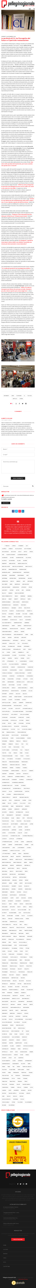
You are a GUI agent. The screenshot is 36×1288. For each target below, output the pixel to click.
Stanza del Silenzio (7, 1054)
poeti (26, 951)
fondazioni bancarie (7, 755)
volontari (20, 1102)
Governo (9, 794)
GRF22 (10, 800)
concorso (4, 670)
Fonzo (27, 755)
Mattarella (27, 865)
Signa (16, 1034)
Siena (10, 1034)
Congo (21, 670)
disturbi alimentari (6, 705)
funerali (25, 767)
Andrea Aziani (22, 569)
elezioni (13, 729)
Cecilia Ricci (25, 643)
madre (14, 853)
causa (29, 640)
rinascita (4, 989)
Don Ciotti (17, 708)
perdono (29, 939)
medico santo (19, 871)
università (16, 1090)
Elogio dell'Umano (26, 729)
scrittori (11, 1016)
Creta (3, 681)
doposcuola (14, 720)
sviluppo (23, 1063)
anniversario (21, 575)
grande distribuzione (18, 794)
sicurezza (4, 1034)
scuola (10, 1019)
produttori (29, 966)
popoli (26, 954)
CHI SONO (5, 1249)
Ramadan (25, 974)
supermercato (28, 1060)
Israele (18, 818)
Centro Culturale (6, 649)
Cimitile (16, 658)
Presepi (31, 963)
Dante (31, 687)
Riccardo (10, 986)
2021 (27, 545)
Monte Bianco (13, 895)
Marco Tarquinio (17, 862)
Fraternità (4, 767)
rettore (19, 983)
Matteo (4, 868)
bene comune (16, 602)
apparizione (5, 581)
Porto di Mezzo (14, 957)
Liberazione (29, 841)
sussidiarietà (15, 1063)
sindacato (11, 1040)
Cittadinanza (10, 661)
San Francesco (25, 998)
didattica (4, 696)
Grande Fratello (6, 797)
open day (10, 918)
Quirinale (4, 974)
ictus (29, 803)
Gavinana (11, 773)
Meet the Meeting (6, 877)
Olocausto (30, 915)
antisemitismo (22, 578)
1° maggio (7, 545)
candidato (4, 628)
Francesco (4, 764)
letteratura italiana (7, 841)
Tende (28, 1069)
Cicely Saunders (6, 655)
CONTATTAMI (6, 1266)
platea (3, 951)
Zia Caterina (11, 1105)
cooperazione (20, 676)
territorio (23, 1072)
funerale (18, 767)
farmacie (10, 744)
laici (14, 826)
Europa (29, 738)
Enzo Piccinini (15, 735)
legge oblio (5, 835)
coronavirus (30, 676)
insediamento (10, 815)
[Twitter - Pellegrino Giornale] (16, 511)
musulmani (4, 906)
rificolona (24, 986)
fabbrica (11, 741)
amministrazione (13, 569)
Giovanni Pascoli (17, 788)
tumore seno (5, 1087)
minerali (14, 889)
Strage (27, 1054)
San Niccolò (5, 1004)
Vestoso (21, 1096)
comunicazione (21, 667)
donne (28, 717)
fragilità (4, 761)
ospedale (21, 921)
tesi (12, 1075)
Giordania (14, 779)
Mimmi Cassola (5, 889)
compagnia (24, 664)
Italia (12, 821)
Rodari (22, 989)
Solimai (12, 1045)
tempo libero (21, 1069)
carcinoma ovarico (7, 631)
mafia (19, 853)
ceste (24, 649)
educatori (16, 726)
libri (32, 844)
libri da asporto (6, 847)
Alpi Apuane (12, 560)
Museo (15, 903)
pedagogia (11, 939)
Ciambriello (21, 652)
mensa (26, 880)
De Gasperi (23, 690)
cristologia (30, 681)
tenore (4, 1072)
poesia (15, 951)
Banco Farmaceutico (7, 596)
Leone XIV (4, 838)
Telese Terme (12, 1069)
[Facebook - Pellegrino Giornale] (13, 511)
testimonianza (26, 1075)
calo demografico (6, 622)
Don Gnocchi (5, 714)
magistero (26, 853)
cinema (22, 658)
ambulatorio (12, 563)
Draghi (27, 720)
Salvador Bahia (6, 998)
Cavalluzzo (12, 643)
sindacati (4, 1040)
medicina (24, 868)
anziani (30, 578)
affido (25, 551)
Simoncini (24, 1037)
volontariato (28, 1102)
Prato (20, 960)
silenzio (22, 1034)
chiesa (21, 398)
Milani (20, 886)
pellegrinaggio (20, 939)
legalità (20, 832)
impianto (27, 806)
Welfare (4, 1105)
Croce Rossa (11, 684)
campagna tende (18, 622)
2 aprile (14, 545)
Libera (22, 841)
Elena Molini (5, 729)
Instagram (26, 815)
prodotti (22, 966)
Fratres (11, 767)
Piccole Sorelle (23, 942)
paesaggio (4, 927)
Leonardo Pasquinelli (28, 835)
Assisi (11, 584)
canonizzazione (14, 628)
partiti (27, 933)
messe (15, 883)
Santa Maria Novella (16, 1007)
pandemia (4, 930)
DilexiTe (10, 699)
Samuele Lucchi (16, 998)
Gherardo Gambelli (20, 776)
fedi (27, 744)
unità (9, 1090)
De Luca (30, 690)
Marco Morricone (6, 862)
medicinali (4, 871)
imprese (10, 809)
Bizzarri (18, 613)
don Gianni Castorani (18, 711)
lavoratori (27, 829)
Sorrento (18, 1045)
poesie (21, 951)
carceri (29, 628)
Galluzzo (24, 770)
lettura (16, 841)
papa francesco (13, 930)
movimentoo (27, 900)
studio (10, 1057)
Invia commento (18, 478)
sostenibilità (5, 1048)
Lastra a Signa (5, 829)
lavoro (4, 832)
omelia (4, 918)
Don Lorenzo (14, 714)
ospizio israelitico (6, 924)
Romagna (9, 992)
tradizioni (4, 1081)
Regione (23, 977)
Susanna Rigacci (6, 1063)
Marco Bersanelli (28, 859)
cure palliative (5, 687)
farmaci (4, 744)
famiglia (18, 741)
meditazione (13, 874)
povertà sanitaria (12, 960)
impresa (4, 809)
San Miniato (29, 1001)
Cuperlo (25, 684)
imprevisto (16, 809)
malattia (18, 856)
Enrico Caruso (5, 735)
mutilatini (12, 906)
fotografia (10, 758)
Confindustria (13, 670)
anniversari (12, 575)
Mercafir (4, 883)
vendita (28, 1093)
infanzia (11, 812)
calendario (28, 619)
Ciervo (3, 658)
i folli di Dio (23, 803)
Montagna (4, 895)
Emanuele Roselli (11, 732)
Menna (20, 880)
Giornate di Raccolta (7, 785)
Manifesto (4, 859)
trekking (20, 1081)
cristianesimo (10, 681)
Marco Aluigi (19, 859)
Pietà (15, 945)
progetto (26, 969)
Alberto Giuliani (6, 418)
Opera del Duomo (19, 918)
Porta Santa (5, 957)
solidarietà (5, 1045)
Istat (23, 818)
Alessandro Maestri (22, 554)
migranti (14, 886)
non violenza (26, 912)
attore (30, 587)
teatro (18, 1066)
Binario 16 (29, 610)
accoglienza (18, 548)
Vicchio (22, 1099)
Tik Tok (13, 1078)
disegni (14, 702)
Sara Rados (4, 1013)
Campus (19, 625)
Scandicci (19, 1013)
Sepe (15, 1028)
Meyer (21, 883)
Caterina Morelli (6, 640)
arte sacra (30, 581)
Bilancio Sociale (20, 610)
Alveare (25, 560)
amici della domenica (17, 566)
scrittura (25, 1016)
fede (22, 744)
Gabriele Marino (15, 770)
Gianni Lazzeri (5, 779)
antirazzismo (13, 578)
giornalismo (29, 779)
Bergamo (14, 607)
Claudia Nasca (23, 661)
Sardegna (12, 1013)
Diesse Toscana (17, 696)
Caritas (22, 631)
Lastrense (13, 829)
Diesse (10, 696)
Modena (19, 892)
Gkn (3, 794)
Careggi (16, 631)
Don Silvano (13, 717)
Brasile (9, 616)
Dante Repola (5, 690)
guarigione (17, 800)
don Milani (4, 717)
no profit (4, 912)
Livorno (29, 847)
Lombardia (4, 850)
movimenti (6, 395)
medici (18, 868)
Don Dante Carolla (27, 708)
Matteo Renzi (11, 868)
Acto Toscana (27, 548)
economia (19, 395)
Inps (3, 815)
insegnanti (18, 815)
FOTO (4, 1262)
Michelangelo (5, 886)
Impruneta (24, 809)
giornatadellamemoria (18, 782)
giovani (17, 785)
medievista (4, 874)
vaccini (29, 1090)
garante (31, 770)
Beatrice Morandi (6, 602)
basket (10, 599)
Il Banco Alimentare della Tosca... (11, 1223)
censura (19, 646)
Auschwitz (4, 590)
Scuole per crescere (7, 1022)
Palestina (29, 927)
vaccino (4, 1093)
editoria (28, 723)
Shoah (27, 1031)
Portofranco (23, 957)
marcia (11, 859)
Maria (25, 862)
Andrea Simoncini (17, 572)
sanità (31, 1004)
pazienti (4, 939)
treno (25, 1081)
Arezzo (12, 581)
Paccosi (15, 924)
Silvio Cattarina (16, 1037)
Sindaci (18, 1040)
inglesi (27, 812)
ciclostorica (22, 655)
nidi (29, 909)
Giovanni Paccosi (6, 788)
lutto (23, 850)
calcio (21, 619)
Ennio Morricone (22, 732)
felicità (4, 747)
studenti (4, 1057)
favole (17, 744)
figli (23, 747)
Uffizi (31, 1087)
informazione (19, 812)
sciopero (4, 1016)
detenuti (11, 693)
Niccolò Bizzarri (22, 909)
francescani (24, 761)
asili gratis (4, 584)
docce (25, 705)
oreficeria (4, 921)
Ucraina (26, 1087)
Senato (12, 1025)
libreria (10, 844)
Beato (29, 599)
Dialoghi (18, 693)
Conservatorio (28, 670)
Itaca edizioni (5, 821)
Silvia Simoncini (6, 1037)
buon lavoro (27, 616)
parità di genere (28, 930)
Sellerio (24, 1022)
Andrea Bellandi (6, 572)
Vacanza (23, 1090)
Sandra (19, 1004)
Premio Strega (14, 963)
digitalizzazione (28, 696)
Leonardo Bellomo (15, 835)
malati (12, 856)
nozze (23, 915)
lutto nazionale (6, 853)
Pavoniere (29, 936)
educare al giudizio (7, 726)
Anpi (27, 575)
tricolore (4, 1084)
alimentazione (19, 557)
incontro (4, 812)
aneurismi (4, 575)
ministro (20, 889)
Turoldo (19, 1087)
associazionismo (6, 587)
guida (29, 800)
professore (5, 969)
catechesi (16, 637)
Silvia (27, 1034)
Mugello (4, 903)
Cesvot (29, 649)
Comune (13, 667)
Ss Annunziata (23, 1051)
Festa (9, 747)
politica (30, 395)
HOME (4, 1245)
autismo (12, 590)
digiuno (4, 699)
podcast (10, 951)
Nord (3, 915)
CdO (18, 643)
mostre (4, 900)
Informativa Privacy (23, 1279)
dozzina (21, 720)
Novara (17, 915)
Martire (12, 865)
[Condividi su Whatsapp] (16, 403)
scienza (26, 1013)
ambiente (4, 563)
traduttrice (12, 1081)
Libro (12, 395)
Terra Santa (16, 1072)
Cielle (29, 655)
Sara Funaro (24, 1010)
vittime (13, 1102)
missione (12, 892)
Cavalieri (4, 643)
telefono (4, 1069)
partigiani (21, 933)
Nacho (19, 906)
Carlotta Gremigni (6, 634)
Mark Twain (5, 865)
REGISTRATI (6, 502)
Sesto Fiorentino (15, 1031)
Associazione (25, 584)
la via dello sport (6, 826)
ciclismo (14, 655)
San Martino (21, 1001)
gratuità (15, 797)
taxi (13, 1066)
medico (11, 871)
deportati (4, 693)
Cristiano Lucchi (20, 681)
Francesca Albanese (14, 761)
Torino (19, 1078)
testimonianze (5, 1078)
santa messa (26, 1007)
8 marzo (11, 548)
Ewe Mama (4, 741)
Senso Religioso (20, 1025)
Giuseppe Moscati (18, 791)
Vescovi (8, 1096)
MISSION (5, 1253)
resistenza (12, 983)
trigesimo (11, 1084)
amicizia (4, 569)
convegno (12, 676)
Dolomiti (10, 708)
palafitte (12, 927)
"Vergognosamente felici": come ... (11, 1212)
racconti (11, 974)
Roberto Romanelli (13, 989)
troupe (18, 1084)
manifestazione (27, 856)
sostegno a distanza (28, 1045)
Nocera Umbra (12, 912)
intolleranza (5, 818)
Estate (12, 738)
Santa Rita (4, 1010)
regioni (15, 980)
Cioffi (28, 658)
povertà (4, 960)
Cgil (3, 652)
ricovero (17, 986)
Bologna (25, 613)
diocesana (17, 699)
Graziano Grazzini (24, 797)
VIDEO (4, 1258)
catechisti (23, 637)
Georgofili (25, 773)
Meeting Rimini (22, 877)
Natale (30, 906)
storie (21, 1054)
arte (24, 581)
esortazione (5, 738)
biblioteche (27, 607)
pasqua (15, 936)
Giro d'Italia (27, 788)
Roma (3, 992)
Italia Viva (19, 821)
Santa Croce (5, 1007)
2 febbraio (20, 545)
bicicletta (4, 610)
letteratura (19, 838)
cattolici (15, 398)
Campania (26, 622)
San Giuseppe (5, 1001)
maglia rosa (5, 856)
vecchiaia (21, 1093)
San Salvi (13, 1004)
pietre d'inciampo (23, 945)
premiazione (5, 963)
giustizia (27, 791)
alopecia (4, 560)
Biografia (11, 613)
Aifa (3, 554)
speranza (13, 1048)
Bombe (31, 613)
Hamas (3, 803)
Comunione (30, 667)
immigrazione (19, 806)
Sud (15, 1057)
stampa (31, 1051)
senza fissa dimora (6, 1028)
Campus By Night (27, 625)
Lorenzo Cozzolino (15, 850)
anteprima (4, 578)
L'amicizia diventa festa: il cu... (10, 1218)
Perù (10, 942)
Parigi (20, 930)
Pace (21, 924)
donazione (21, 717)
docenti (4, 708)
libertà (4, 844)
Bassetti (16, 599)
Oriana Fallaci (13, 921)
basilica (4, 599)
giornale (21, 779)
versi (3, 1096)
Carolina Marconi (18, 634)
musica (21, 903)
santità (11, 1010)
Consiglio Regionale (20, 673)
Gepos (3, 776)
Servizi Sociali (21, 1028)
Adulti (19, 551)
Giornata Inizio (6, 782)
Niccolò (13, 909)
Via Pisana (15, 1099)
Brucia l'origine (18, 616)
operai (27, 918)
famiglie (25, 741)
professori (12, 969)
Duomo (4, 723)
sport (11, 1051)
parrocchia (13, 933)
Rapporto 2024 (14, 977)
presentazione (23, 963)
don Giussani (29, 711)
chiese (13, 652)
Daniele (13, 687)
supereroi (20, 1060)
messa (10, 883)
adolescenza (5, 551)
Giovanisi (23, 785)
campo (13, 625)
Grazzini (4, 800)
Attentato (23, 587)
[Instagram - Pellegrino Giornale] (19, 511)
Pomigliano (11, 954)
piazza (15, 942)
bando (16, 596)
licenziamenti (20, 847)
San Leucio (13, 1001)
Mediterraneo (21, 874)
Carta (26, 634)
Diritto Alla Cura (6, 702)
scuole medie (28, 1019)
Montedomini (22, 895)
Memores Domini (6, 880)
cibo (27, 652)
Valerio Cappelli (13, 1093)
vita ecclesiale (5, 1102)
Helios (9, 803)
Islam (12, 818)
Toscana (25, 1078)
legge (25, 832)
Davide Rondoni (15, 690)
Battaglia (23, 599)
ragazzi (18, 974)
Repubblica (5, 983)
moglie (25, 892)
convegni (4, 676)
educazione (24, 726)
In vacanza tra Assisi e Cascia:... (11, 1207)
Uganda (4, 1090)
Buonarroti (5, 619)
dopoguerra (5, 720)
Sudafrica (20, 1057)
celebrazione (11, 646)
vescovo (15, 1096)
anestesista (26, 572)
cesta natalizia (17, 649)
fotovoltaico (26, 758)
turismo (13, 1087)
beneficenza (25, 602)
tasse (9, 1066)
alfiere (12, 557)
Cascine (10, 637)
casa (31, 634)
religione (21, 980)
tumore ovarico (26, 1084)
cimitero (10, 658)
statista (16, 1054)
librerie (26, 844)
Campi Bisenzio (5, 625)
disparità (21, 702)
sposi (16, 1051)
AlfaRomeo (5, 557)
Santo (16, 1010)
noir (20, 912)
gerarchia (10, 776)
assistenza (17, 584)
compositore (5, 667)
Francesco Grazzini (15, 764)
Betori (20, 607)
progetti (20, 969)
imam (12, 806)
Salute (28, 995)
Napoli (24, 906)
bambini (10, 593)
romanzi (16, 992)
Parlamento (5, 933)
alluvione (28, 557)
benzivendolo (5, 607)
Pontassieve (20, 954)
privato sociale (13, 966)
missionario (5, 892)
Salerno (22, 995)
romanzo (23, 992)
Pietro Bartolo (5, 948)
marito (31, 862)
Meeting (15, 877)
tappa (29, 1063)
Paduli (25, 924)
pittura (27, 948)
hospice (15, 803)
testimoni (17, 1075)
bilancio (12, 610)
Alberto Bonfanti (11, 554)
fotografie (18, 758)
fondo (22, 755)
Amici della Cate (6, 566)
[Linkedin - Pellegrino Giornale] (26, 1184)
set (22, 1031)
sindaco (24, 1040)
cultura (19, 684)
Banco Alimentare (19, 593)
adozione (13, 551)
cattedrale (15, 640)
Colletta (4, 664)
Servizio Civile (5, 1031)
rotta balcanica (6, 995)
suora (14, 1060)
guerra (24, 800)
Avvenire (28, 590)
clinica (31, 661)
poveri (30, 957)
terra (9, 1072)
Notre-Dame (10, 915)
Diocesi (24, 699)
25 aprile (4, 548)
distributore (29, 702)
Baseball (30, 596)
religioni (28, 980)
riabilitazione (27, 983)
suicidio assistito (6, 1060)
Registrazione (18, 1239)
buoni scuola (13, 619)
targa (3, 1066)
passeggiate (22, 936)
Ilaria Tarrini (5, 806)
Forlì (3, 758)
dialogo (25, 693)
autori (17, 590)
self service (17, 1022)
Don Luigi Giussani (24, 714)
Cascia (3, 637)
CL (24, 395)
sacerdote (15, 995)
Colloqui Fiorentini (14, 664)
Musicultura (29, 903)
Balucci (4, 593)
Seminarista (5, 1025)
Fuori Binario (5, 770)
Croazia (4, 684)
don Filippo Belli (6, 711)
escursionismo (24, 735)
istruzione (29, 818)
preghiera (27, 960)
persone (4, 942)
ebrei (15, 723)
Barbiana (23, 596)
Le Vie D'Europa (11, 832)
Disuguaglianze (18, 705)
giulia (10, 791)
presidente (4, 966)
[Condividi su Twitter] (22, 403)
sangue (25, 1004)
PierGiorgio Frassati (7, 945)
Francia (24, 764)
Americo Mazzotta (22, 563)
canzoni (22, 628)
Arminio (18, 581)
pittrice (21, 948)
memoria (14, 880)
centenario (26, 646)
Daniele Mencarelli (23, 687)
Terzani (30, 1072)
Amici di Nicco (28, 566)
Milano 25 (26, 886)
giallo (29, 776)
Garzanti (4, 773)
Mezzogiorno (28, 883)
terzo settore (5, 1075)
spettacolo (5, 1051)
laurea (20, 829)
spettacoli (25, 1048)
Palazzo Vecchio (21, 927)
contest (29, 673)
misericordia (28, 889)
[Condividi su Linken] (26, 403)
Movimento (18, 900)
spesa (19, 1048)
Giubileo (4, 791)
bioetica (4, 613)
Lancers (20, 826)
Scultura (4, 1019)
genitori (18, 773)
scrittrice (18, 1016)
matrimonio (19, 865)
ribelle (4, 986)
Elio (19, 729)
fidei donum (16, 747)
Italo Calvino (27, 821)
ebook (9, 723)
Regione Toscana (6, 980)
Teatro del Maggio (27, 1066)
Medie (26, 871)
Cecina (3, 646)
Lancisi (26, 826)
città (3, 661)
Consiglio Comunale (7, 673)
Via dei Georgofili (6, 1099)
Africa (31, 551)
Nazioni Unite (5, 909)
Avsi (23, 590)
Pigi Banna (14, 948)
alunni (19, 560)
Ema (3, 732)
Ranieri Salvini (5, 977)
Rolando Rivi (30, 989)
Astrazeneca (16, 587)
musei (10, 903)
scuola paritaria (19, 1019)
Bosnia (3, 616)
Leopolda (11, 838)
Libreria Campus (18, 844)
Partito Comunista (6, 936)
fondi (16, 755)
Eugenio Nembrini (20, 738)
